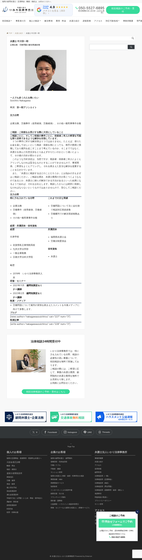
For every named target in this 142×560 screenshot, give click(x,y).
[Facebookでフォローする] (50, 432)
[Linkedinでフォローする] (104, 432)
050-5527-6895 (91, 8)
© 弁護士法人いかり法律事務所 (62, 556)
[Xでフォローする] (35, 432)
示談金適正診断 (13, 462)
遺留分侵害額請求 (14, 473)
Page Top (71, 447)
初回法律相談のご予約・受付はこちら (45, 391)
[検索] (131, 47)
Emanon (88, 556)
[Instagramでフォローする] (70, 432)
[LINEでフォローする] (87, 432)
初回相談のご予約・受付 (122, 10)
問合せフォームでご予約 (118, 523)
